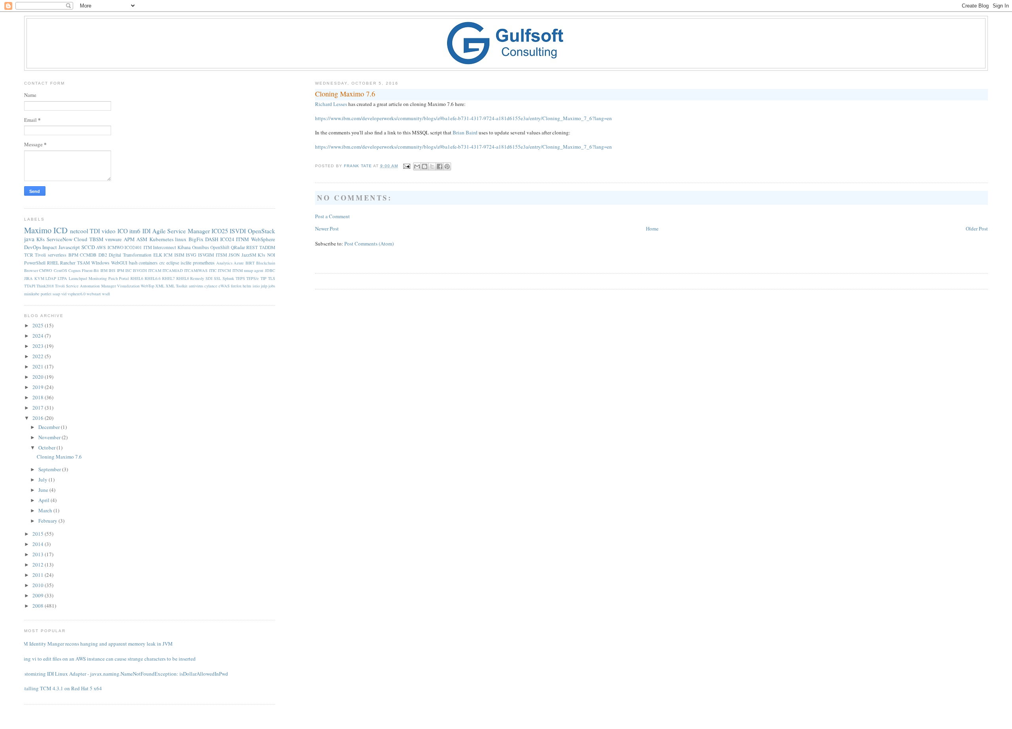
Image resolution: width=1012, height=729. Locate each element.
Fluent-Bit (90, 270)
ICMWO (115, 247)
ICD (60, 230)
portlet (46, 294)
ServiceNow (59, 239)
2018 (38, 397)
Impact (49, 247)
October (47, 447)
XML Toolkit (176, 286)
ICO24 (227, 239)
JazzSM (249, 255)
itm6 (134, 231)
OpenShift (219, 247)
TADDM (267, 247)
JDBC (270, 270)
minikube (32, 294)
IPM (120, 270)
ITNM (242, 239)
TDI (95, 231)
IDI (146, 231)
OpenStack (261, 231)
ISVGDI (140, 270)
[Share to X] (432, 166)
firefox (236, 286)
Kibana (184, 247)
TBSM (96, 239)
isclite (186, 263)
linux (181, 239)
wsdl (106, 294)
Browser (31, 270)
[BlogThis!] (425, 166)
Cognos (74, 270)
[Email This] (417, 166)
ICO (122, 231)
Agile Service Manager (181, 231)
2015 (38, 533)
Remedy (197, 278)
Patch (113, 278)
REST (252, 247)
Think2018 (45, 286)
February (48, 520)
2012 (38, 564)
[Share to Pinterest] (447, 166)
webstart (94, 294)
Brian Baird (465, 132)
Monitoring (98, 278)
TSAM (83, 263)
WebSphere (263, 239)
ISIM (179, 255)
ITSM (221, 255)
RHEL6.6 (152, 278)
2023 (38, 345)
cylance (210, 286)
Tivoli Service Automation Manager (85, 286)
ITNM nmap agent (248, 270)
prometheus (204, 263)
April (44, 500)
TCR (28, 255)
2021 (38, 366)
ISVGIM (206, 255)
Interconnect (164, 247)
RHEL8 (182, 278)
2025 (38, 325)
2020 (38, 376)
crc (162, 263)
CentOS (60, 270)
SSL (217, 278)
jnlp (264, 286)
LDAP (50, 278)
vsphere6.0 (76, 294)
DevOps (32, 247)
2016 (38, 417)
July (43, 479)
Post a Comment (332, 216)
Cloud (80, 239)
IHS (112, 270)
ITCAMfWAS (196, 270)
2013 (38, 554)
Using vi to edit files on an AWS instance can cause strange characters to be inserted (107, 658)
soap (56, 294)
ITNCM (224, 270)
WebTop (147, 286)
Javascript (69, 247)
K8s (40, 239)
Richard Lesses (331, 104)
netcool (79, 231)
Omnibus (200, 247)
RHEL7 (168, 278)
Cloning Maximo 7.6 (59, 456)
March (45, 510)
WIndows (100, 263)
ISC (128, 270)
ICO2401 (133, 247)
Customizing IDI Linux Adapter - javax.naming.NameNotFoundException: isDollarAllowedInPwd (123, 673)
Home (652, 228)
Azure (239, 263)
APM (129, 239)
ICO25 (219, 231)
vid (63, 294)
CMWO (45, 270)
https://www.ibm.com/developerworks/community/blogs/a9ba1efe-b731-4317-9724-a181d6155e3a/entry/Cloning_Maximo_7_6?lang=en (463, 118)
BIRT (250, 263)
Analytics (224, 263)
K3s (261, 255)
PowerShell (34, 263)
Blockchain (265, 263)
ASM (141, 239)
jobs (271, 286)
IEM (104, 270)
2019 (38, 387)
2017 (38, 407)
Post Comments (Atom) (369, 243)
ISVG (191, 255)
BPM (73, 255)
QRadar (238, 247)
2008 (38, 605)
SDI (209, 278)
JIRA (28, 278)
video (108, 231)
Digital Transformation (130, 255)
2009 (38, 595)
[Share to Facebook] (440, 166)
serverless (57, 255)
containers (148, 263)
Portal (124, 278)
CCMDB (88, 255)
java (29, 239)
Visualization (128, 286)
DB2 (102, 255)
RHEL (53, 263)
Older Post (977, 228)
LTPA (62, 278)
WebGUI (119, 263)
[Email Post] (406, 166)
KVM (39, 278)
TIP (263, 278)
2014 (38, 544)
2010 (38, 585)
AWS (101, 247)
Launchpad (78, 278)
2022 (38, 356)
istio (256, 286)
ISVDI (238, 231)
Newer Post (327, 228)
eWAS (224, 286)
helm (247, 286)
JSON (234, 255)
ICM (168, 255)
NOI (271, 255)
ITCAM (154, 270)
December (49, 427)
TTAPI (29, 286)
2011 (38, 574)
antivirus (196, 286)
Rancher (68, 263)
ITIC (213, 270)
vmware (113, 239)
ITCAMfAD (172, 270)
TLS (271, 278)
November (50, 437)
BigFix (196, 239)
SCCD (88, 247)
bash (133, 263)
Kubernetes (161, 239)
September (50, 469)
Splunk (228, 278)
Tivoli (40, 255)
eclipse (172, 263)
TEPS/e (252, 278)
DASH (211, 239)
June (43, 489)
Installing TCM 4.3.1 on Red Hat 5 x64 (60, 688)
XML (159, 286)
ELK (157, 255)
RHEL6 (136, 278)
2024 (38, 335)
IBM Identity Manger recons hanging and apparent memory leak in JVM (95, 643)
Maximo (37, 230)
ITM (147, 247)
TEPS (240, 278)
